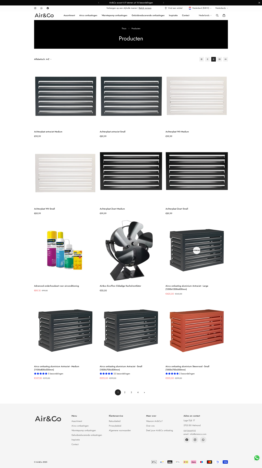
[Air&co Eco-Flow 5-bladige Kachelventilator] (131, 250)
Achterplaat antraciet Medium (48, 131)
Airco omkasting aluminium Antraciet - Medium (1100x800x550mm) (56, 368)
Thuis (124, 28)
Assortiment (69, 15)
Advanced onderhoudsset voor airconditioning (56, 285)
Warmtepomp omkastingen (114, 15)
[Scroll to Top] (257, 453)
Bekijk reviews (145, 8)
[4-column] (219, 59)
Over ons (150, 425)
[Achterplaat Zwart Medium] (131, 173)
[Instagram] (35, 8)
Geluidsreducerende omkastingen (148, 15)
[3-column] (213, 59)
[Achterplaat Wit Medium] (197, 96)
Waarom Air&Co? (154, 421)
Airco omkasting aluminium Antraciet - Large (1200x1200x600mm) (187, 287)
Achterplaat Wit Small (44, 208)
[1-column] (201, 59)
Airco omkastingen (88, 15)
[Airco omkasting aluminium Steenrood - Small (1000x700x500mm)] (197, 331)
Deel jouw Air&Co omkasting (159, 430)
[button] (224, 15)
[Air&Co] (44, 15)
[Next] (163, 2)
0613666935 (190, 430)
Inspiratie (173, 15)
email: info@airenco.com (195, 434)
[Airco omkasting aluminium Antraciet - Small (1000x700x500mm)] (131, 331)
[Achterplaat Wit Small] (65, 173)
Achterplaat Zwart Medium (112, 208)
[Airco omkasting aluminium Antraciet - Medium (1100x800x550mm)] (65, 331)
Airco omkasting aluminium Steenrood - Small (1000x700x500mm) (187, 368)
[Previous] (99, 2)
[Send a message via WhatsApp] (257, 458)
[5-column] (225, 59)
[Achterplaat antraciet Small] (131, 96)
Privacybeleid (115, 425)
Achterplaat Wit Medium (177, 131)
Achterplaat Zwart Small (177, 208)
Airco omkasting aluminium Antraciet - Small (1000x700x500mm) (121, 368)
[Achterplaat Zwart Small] (197, 173)
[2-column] (207, 59)
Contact (185, 15)
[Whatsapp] (41, 8)
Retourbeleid (114, 421)
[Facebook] (48, 8)
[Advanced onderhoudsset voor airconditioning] (65, 250)
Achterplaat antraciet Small (112, 131)
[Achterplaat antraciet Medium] (65, 96)
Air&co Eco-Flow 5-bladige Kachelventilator (120, 285)
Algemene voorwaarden (120, 430)
